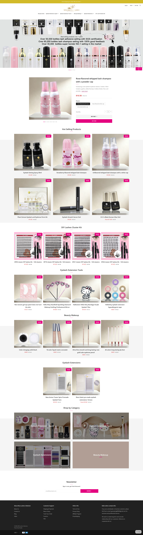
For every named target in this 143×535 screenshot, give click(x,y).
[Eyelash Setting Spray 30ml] (32, 152)
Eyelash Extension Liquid (51, 13)
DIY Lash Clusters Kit (100, 13)
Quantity (78, 112)
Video (15, 516)
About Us (16, 509)
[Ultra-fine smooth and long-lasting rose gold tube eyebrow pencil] (86, 334)
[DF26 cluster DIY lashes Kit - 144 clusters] (115, 246)
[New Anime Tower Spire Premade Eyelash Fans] (57, 381)
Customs (45, 516)
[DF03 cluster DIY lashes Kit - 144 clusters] (28, 246)
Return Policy (46, 511)
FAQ (44, 518)
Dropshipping (76, 516)
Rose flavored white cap (98, 104)
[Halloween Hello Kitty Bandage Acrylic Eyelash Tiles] (86, 289)
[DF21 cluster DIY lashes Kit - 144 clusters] (86, 246)
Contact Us (17, 511)
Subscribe (89, 491)
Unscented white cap (82, 107)
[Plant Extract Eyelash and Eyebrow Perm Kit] (32, 196)
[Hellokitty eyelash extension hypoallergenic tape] (115, 289)
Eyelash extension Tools (65, 13)
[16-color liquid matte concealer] (57, 334)
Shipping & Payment (48, 509)
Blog (15, 514)
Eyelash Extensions (88, 13)
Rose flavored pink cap (83, 104)
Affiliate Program (77, 514)
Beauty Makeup (77, 13)
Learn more (85, 91)
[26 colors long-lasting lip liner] (115, 334)
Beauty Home (41, 13)
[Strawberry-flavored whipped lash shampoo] (71, 152)
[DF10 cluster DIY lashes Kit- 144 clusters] (57, 246)
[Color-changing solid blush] (28, 334)
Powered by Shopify (18, 527)
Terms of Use (76, 509)
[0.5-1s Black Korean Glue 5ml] (110, 196)
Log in (126, 5)
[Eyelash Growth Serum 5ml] (71, 196)
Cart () (136, 5)
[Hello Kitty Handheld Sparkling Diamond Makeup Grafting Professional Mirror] (57, 289)
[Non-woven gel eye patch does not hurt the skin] (28, 289)
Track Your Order (47, 514)
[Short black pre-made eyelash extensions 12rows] (86, 381)
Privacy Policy (76, 511)
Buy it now (94, 121)
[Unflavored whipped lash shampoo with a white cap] (110, 152)
